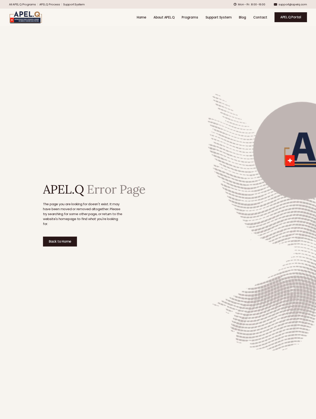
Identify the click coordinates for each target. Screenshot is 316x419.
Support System (74, 4)
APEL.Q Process (49, 4)
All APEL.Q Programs (22, 4)
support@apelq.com (293, 4)
